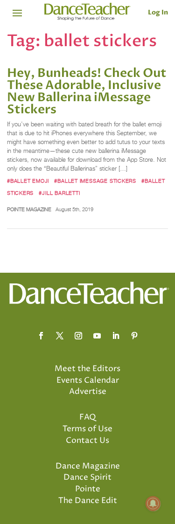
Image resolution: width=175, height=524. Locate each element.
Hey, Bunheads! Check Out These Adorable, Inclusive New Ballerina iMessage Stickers (87, 91)
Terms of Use (87, 428)
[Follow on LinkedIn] (115, 335)
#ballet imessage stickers (95, 181)
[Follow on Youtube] (97, 335)
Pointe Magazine (29, 209)
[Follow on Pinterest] (134, 335)
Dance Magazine (88, 466)
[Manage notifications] (153, 503)
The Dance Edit (87, 500)
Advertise (87, 391)
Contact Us (87, 440)
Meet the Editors (87, 368)
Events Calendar (87, 380)
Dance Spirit (87, 477)
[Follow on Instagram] (78, 335)
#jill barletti (59, 193)
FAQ (87, 417)
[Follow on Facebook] (41, 335)
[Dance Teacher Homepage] (87, 12)
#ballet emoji (28, 181)
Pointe (87, 489)
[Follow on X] (59, 335)
